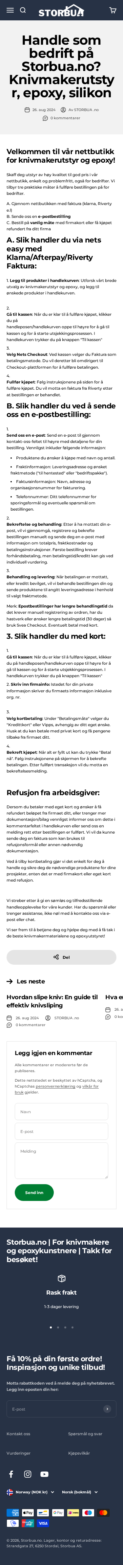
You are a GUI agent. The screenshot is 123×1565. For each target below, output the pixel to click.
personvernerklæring (55, 1086)
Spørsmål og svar (85, 1433)
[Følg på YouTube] (44, 1474)
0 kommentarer (65, 118)
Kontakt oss (18, 1433)
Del (66, 957)
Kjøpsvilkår (79, 1453)
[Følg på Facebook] (11, 1474)
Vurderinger (19, 1453)
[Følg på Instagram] (27, 1474)
